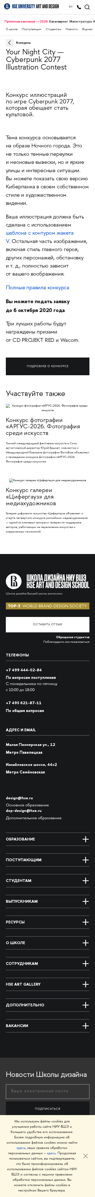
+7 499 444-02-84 (24, 670)
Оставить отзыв (47, 624)
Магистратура (80, 21)
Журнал (87, 29)
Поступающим (32, 29)
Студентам (53, 29)
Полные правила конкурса (37, 288)
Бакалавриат (58, 21)
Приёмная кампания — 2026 (26, 21)
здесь (20, 1148)
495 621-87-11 (24, 702)
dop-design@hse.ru (24, 810)
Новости (72, 29)
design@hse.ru (19, 798)
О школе (12, 29)
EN (70, 7)
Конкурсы (23, 43)
